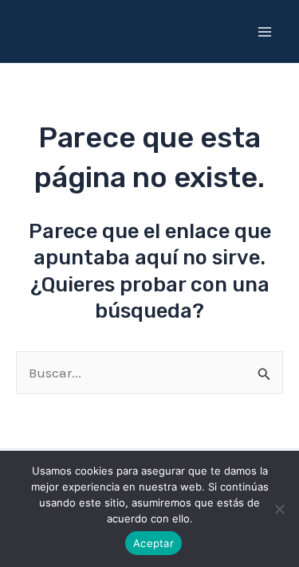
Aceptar (153, 543)
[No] (279, 509)
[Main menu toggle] (265, 32)
